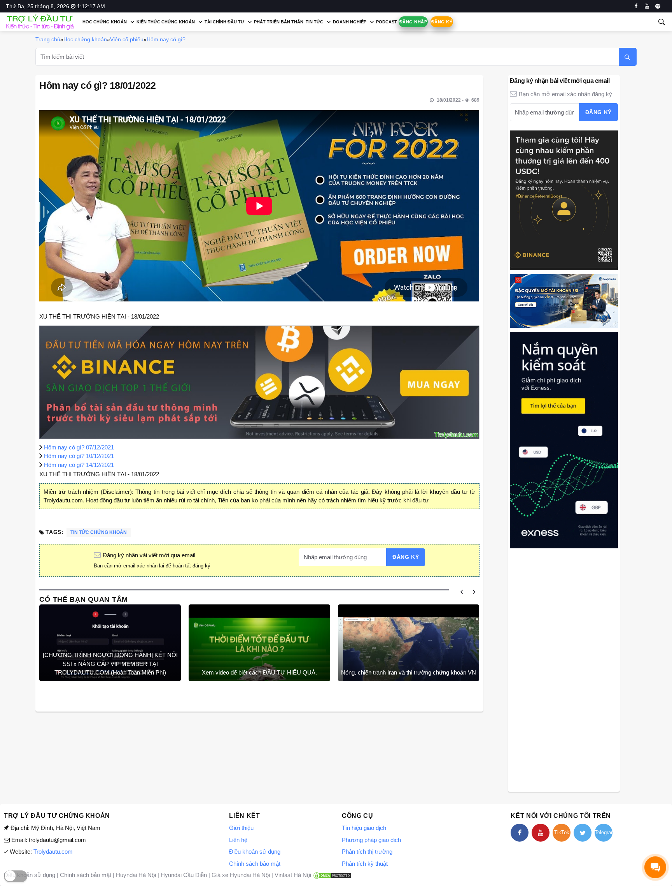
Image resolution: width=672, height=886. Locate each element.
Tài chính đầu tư (224, 21)
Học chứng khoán (104, 21)
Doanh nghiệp (349, 21)
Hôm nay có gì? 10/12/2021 (79, 456)
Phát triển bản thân (278, 21)
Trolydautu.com (53, 851)
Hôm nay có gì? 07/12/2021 (79, 447)
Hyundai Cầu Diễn (184, 875)
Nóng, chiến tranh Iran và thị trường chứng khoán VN (408, 672)
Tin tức (314, 21)
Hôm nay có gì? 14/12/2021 (79, 464)
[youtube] (646, 6)
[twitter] (583, 833)
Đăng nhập (413, 21)
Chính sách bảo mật (254, 863)
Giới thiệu (241, 827)
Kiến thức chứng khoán (165, 21)
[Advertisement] (564, 669)
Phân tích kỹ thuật (365, 863)
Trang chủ (47, 39)
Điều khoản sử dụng (254, 851)
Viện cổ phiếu (127, 39)
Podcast (386, 21)
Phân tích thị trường (367, 851)
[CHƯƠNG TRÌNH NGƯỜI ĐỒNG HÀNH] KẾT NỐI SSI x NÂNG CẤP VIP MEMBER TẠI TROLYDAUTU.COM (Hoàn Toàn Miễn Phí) (110, 664)
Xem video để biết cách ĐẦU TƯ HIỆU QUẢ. (259, 672)
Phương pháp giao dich (371, 840)
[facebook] (636, 6)
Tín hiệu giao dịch (364, 827)
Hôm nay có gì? (166, 39)
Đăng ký (441, 21)
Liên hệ (238, 840)
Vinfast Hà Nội (293, 875)
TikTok (561, 832)
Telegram (603, 832)
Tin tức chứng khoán (98, 532)
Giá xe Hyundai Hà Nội (241, 875)
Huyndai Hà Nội (136, 875)
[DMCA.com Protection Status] (332, 875)
